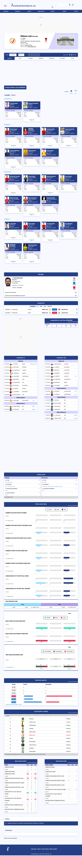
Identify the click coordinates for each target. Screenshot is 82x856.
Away (45, 306)
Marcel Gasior (68, 176)
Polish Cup (13, 95)
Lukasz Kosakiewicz (15, 150)
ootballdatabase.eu (24, 6)
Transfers (51, 58)
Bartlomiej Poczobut (15, 176)
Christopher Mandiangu (12, 245)
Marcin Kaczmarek (18, 278)
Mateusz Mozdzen (51, 176)
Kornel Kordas (50, 150)
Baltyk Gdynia (68, 394)
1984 (51, 486)
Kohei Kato (57, 400)
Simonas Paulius (58, 403)
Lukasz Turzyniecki (69, 129)
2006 (9, 482)
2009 (6, 482)
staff (19, 58)
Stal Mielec (24, 367)
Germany (13, 248)
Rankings (41, 58)
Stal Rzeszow (67, 379)
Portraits (71, 93)
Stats (72, 58)
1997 (6, 486)
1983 (53, 486)
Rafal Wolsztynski (32, 245)
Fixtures (30, 58)
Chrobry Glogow (25, 376)
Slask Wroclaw (64, 309)
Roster (9, 58)
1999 (46, 486)
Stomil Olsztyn (32, 751)
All (37, 306)
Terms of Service (45, 849)
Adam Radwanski (32, 198)
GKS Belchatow (32, 725)
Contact (38, 849)
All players (7, 95)
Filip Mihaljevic (69, 223)
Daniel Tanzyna (13, 129)
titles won (62, 58)
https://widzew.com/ (31, 46)
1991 (46, 482)
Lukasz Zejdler (31, 176)
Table (76, 93)
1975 (11, 482)
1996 (9, 486)
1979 (59, 486)
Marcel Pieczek (32, 150)
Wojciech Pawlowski (33, 103)
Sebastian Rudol (51, 129)
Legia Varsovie (64, 312)
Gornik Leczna (68, 391)
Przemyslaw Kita (51, 223)
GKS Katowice (32, 741)
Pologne (24, 38)
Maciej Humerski (58, 363)
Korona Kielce (25, 391)
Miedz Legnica (32, 731)
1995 (48, 486)
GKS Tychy (67, 370)
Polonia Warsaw (32, 744)
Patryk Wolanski (14, 103)
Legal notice (33, 849)
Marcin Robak (31, 223)
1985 (6, 494)
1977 (61, 486)
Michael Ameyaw (14, 198)
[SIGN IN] (73, 5)
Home (41, 306)
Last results (32, 306)
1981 (14, 486)
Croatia (68, 226)
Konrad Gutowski (51, 198)
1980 (56, 486)
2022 (43, 482)
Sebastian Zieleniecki (31, 129)
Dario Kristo (57, 370)
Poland (12, 106)
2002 (43, 486)
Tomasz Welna (57, 406)
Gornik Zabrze (25, 385)
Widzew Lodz (45, 309)
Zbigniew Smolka (16, 406)
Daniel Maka (13, 223)
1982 (11, 486)
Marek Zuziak (57, 382)
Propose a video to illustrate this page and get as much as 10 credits (26, 823)
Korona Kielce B (25, 400)
